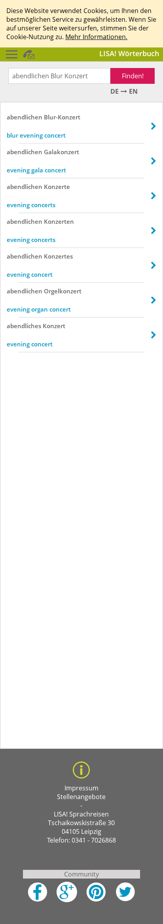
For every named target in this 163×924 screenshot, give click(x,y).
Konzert (54, 326)
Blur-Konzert (62, 117)
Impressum (81, 788)
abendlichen (24, 117)
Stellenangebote (81, 796)
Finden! (133, 76)
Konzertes (58, 256)
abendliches (24, 326)
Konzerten (59, 221)
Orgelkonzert (63, 291)
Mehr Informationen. (96, 36)
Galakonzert (61, 152)
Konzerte (57, 187)
